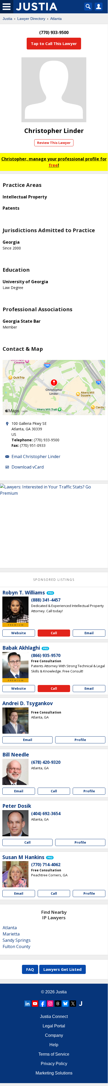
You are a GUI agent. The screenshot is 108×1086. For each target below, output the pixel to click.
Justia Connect (54, 1016)
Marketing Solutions (54, 1073)
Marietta (11, 934)
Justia (7, 18)
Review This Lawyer (54, 142)
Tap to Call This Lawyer (54, 43)
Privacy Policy (54, 1063)
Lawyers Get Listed (62, 969)
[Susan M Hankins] (15, 874)
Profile (80, 739)
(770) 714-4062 (45, 864)
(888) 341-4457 (45, 600)
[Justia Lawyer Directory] (80, 1003)
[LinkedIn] (27, 1003)
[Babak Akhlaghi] (15, 665)
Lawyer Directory (31, 18)
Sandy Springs (17, 940)
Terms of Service (53, 1054)
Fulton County (16, 946)
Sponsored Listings (54, 579)
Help (53, 1045)
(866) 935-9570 (45, 655)
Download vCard (28, 467)
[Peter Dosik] (15, 823)
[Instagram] (50, 1003)
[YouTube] (35, 1003)
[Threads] (58, 1003)
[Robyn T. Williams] (15, 610)
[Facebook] (42, 1003)
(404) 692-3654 (45, 813)
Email (89, 633)
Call (54, 633)
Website (18, 633)
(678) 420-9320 (45, 762)
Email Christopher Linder (36, 456)
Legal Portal (54, 1026)
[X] (73, 1003)
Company (54, 1035)
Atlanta (56, 18)
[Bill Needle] (15, 772)
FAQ (30, 969)
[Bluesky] (65, 1003)
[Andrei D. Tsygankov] (15, 721)
